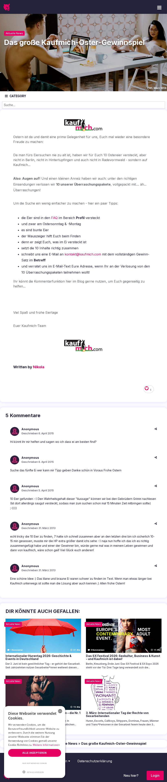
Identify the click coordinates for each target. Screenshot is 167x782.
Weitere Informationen (46, 745)
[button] (34, 772)
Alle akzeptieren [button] (34, 753)
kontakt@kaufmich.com (83, 254)
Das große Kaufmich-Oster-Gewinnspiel (113, 743)
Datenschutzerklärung (94, 761)
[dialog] (34, 742)
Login (155, 775)
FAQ (54, 218)
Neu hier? (131, 775)
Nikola (38, 367)
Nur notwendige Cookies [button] (34, 763)
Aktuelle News (14, 33)
